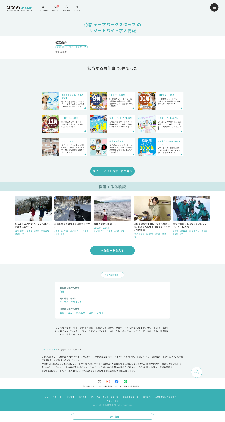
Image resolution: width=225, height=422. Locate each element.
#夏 (122, 231)
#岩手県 (29, 231)
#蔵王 (56, 231)
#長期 (175, 234)
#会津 (175, 231)
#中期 (116, 231)
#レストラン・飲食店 (79, 231)
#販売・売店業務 (41, 231)
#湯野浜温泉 (139, 234)
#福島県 (106, 228)
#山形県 (64, 231)
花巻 (59, 46)
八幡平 (100, 313)
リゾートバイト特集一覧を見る (112, 171)
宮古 (70, 313)
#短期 (17, 234)
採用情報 (147, 396)
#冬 (23, 234)
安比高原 (80, 313)
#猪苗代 (97, 228)
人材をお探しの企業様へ (165, 396)
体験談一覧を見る (112, 250)
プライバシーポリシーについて (104, 396)
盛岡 (91, 313)
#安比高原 (19, 231)
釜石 (62, 313)
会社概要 (70, 396)
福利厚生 (83, 396)
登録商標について (130, 396)
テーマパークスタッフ (75, 46)
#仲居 (157, 234)
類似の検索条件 (111, 275)
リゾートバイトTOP (49, 350)
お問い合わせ (112, 400)
